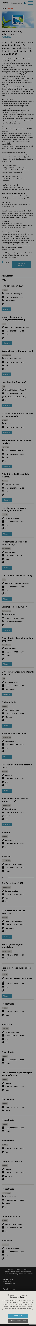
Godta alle (18, 1316)
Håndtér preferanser (18, 1321)
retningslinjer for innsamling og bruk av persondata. (18, 1305)
